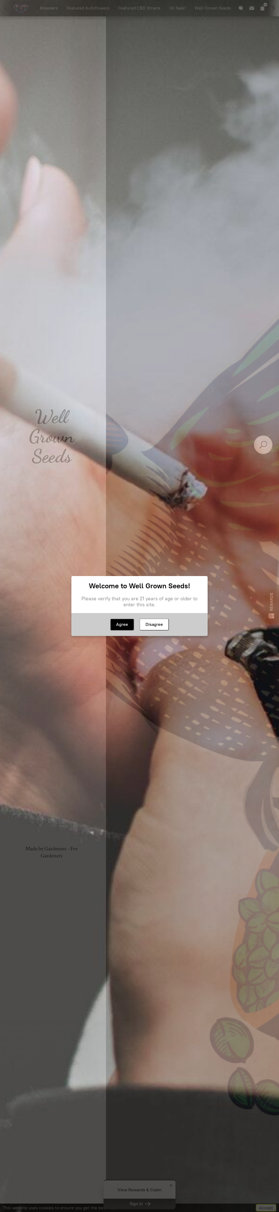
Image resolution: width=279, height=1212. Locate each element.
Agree (122, 624)
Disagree (154, 624)
